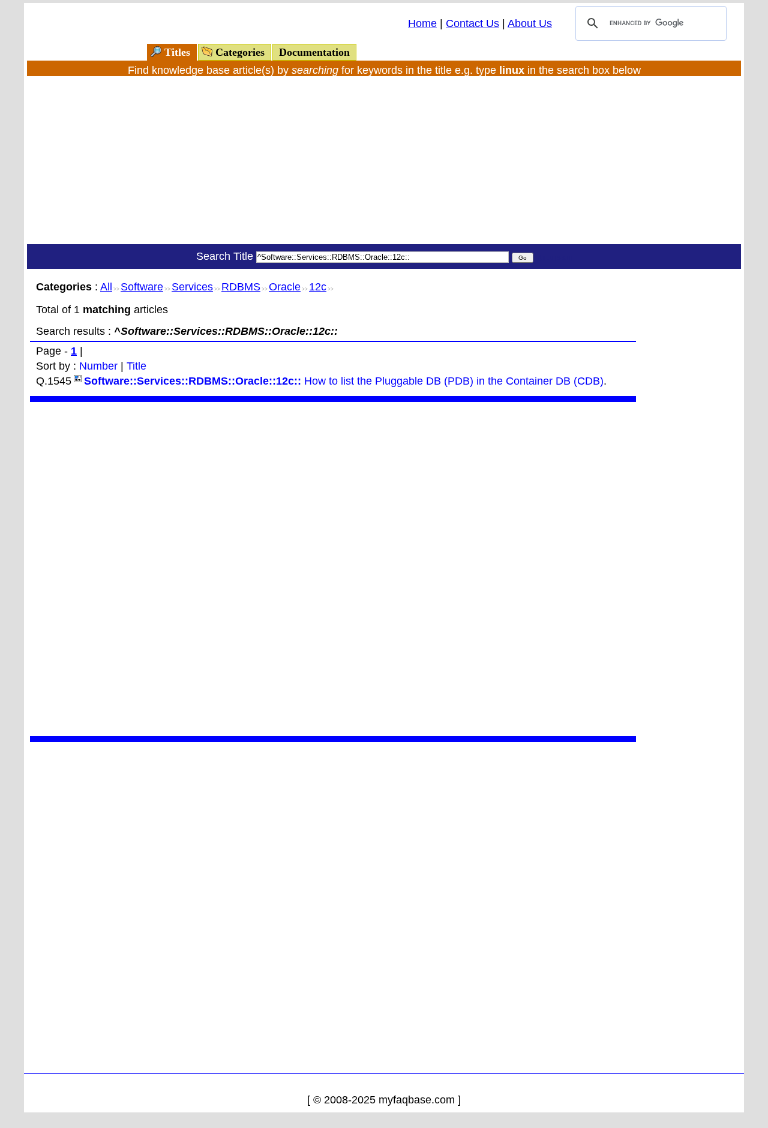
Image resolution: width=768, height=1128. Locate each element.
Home (422, 23)
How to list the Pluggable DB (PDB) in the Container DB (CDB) (344, 381)
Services (192, 287)
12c (317, 287)
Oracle (285, 287)
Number (98, 366)
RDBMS (240, 287)
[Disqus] (333, 568)
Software (142, 287)
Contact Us (472, 23)
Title (136, 366)
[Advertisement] (384, 160)
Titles (177, 52)
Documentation (314, 52)
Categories (240, 52)
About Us (530, 23)
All (106, 287)
